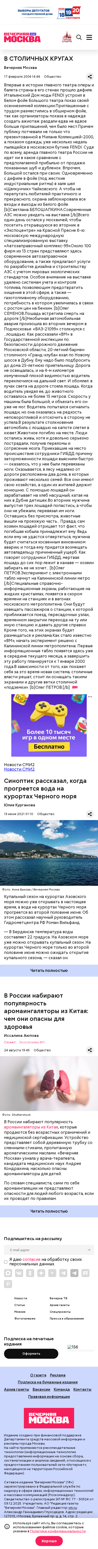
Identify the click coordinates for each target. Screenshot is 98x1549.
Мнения (19, 1312)
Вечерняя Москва (20, 67)
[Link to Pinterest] (8, 1284)
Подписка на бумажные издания (48, 1382)
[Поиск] (79, 37)
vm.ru (72, 1508)
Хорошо (49, 1541)
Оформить (31, 1353)
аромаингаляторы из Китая (31, 1127)
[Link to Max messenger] (8, 1273)
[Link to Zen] (41, 1273)
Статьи (19, 1305)
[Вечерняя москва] (49, 1418)
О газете (38, 1375)
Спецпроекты (60, 1312)
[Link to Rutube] (85, 1273)
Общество (52, 76)
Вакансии (41, 1389)
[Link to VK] (19, 1273)
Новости (20, 1298)
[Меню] (89, 37)
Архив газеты (60, 1305)
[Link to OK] (30, 1273)
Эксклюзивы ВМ (31, 1042)
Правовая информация (49, 1396)
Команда (62, 1389)
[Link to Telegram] (63, 1273)
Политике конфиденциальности (58, 1531)
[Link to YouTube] (52, 1273)
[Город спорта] (67, 37)
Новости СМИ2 (19, 769)
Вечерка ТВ (58, 1298)
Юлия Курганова (19, 805)
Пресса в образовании (67, 1318)
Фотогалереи (24, 1318)
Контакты (82, 1389)
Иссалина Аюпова (21, 1035)
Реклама (58, 1375)
